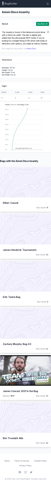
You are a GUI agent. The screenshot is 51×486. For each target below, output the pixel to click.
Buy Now (41, 24)
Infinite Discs (31, 49)
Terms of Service (21, 461)
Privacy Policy (25, 465)
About (7, 461)
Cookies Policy (40, 461)
